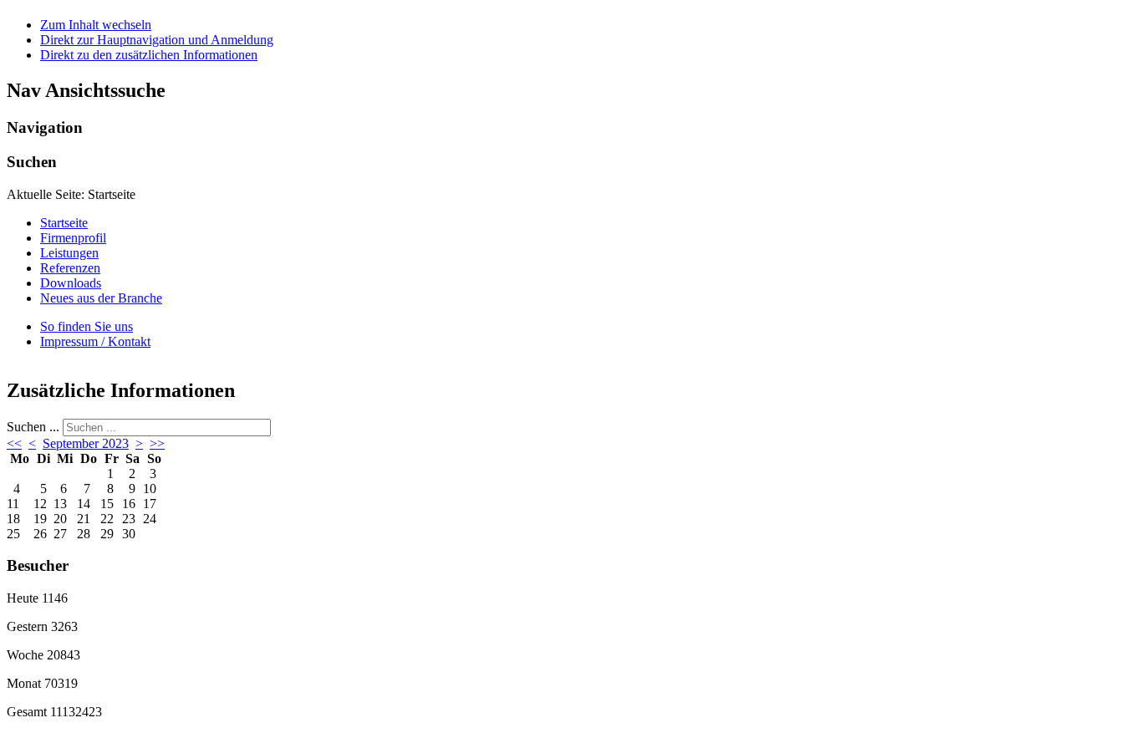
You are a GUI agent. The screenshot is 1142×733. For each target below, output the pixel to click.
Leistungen (69, 253)
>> (157, 443)
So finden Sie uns (86, 326)
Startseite (64, 223)
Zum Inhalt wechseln (95, 25)
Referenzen (70, 268)
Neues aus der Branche (101, 298)
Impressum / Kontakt (95, 341)
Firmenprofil (73, 238)
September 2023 (86, 443)
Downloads (70, 283)
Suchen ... (33, 427)
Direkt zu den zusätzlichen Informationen (148, 55)
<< (14, 443)
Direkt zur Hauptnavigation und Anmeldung (156, 40)
